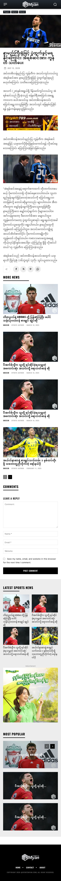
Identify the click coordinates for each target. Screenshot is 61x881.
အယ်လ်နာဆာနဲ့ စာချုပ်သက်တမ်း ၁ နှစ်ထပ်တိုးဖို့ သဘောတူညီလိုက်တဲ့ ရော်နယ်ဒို (29, 461)
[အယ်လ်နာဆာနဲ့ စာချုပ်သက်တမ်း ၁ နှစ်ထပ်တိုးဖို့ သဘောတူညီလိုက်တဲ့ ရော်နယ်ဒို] (30, 442)
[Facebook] (16, 269)
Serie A (14, 12)
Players (7, 12)
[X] (23, 269)
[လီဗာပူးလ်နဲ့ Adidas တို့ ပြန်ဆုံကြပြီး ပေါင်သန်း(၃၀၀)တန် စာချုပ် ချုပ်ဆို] (30, 299)
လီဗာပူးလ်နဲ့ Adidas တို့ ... (30, 754)
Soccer (22, 12)
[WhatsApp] (38, 269)
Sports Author (17, 325)
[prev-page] (5, 477)
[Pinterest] (30, 269)
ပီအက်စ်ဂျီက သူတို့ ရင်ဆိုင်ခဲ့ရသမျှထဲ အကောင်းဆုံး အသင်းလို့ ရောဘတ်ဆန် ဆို (26, 366)
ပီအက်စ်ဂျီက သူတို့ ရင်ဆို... (30, 785)
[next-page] (10, 477)
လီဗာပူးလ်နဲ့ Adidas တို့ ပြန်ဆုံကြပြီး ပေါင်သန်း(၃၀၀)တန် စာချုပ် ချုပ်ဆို (27, 318)
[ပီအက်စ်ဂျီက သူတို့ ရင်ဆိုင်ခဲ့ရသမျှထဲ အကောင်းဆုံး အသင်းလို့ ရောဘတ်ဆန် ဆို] (30, 347)
